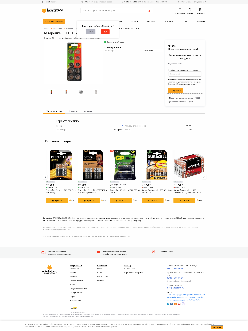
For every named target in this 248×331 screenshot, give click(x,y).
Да (105, 31)
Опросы (73, 296)
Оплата (73, 273)
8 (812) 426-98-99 (130, 2)
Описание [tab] (73, 111)
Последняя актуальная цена (182, 49)
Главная (100, 269)
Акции (72, 285)
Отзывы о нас (102, 277)
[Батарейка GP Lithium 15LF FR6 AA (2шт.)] (125, 165)
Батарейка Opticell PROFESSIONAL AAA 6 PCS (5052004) (93, 191)
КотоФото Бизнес (184, 2)
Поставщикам (129, 269)
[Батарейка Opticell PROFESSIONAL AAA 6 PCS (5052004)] (93, 165)
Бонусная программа (78, 289)
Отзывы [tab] (88, 111)
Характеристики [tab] (54, 111)
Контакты (100, 281)
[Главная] (46, 28)
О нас (99, 273)
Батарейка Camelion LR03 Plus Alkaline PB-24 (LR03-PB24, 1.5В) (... (188, 191)
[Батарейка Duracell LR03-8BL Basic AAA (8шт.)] (157, 165)
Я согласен (217, 327)
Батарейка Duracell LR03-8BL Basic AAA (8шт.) (157, 191)
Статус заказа (199, 2)
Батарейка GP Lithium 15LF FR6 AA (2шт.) (125, 191)
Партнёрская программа (134, 273)
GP (122, 125)
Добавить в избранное (72, 38)
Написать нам (75, 300)
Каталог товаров (55, 21)
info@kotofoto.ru (175, 287)
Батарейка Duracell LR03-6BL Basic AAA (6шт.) (61, 191)
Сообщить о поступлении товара (183, 70)
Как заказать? (75, 269)
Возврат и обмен (76, 281)
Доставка (73, 277)
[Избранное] (60, 38)
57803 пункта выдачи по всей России (97, 2)
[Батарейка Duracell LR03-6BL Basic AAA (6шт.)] (61, 165)
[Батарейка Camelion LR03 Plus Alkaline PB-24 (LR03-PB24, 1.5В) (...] (188, 165)
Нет (91, 31)
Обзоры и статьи (76, 292)
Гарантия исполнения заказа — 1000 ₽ (185, 98)
